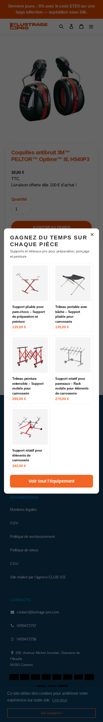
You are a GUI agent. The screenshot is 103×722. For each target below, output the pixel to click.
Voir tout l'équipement (51, 481)
